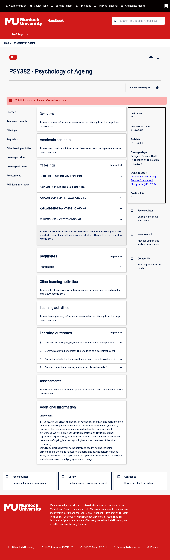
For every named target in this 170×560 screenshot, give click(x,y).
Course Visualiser (18, 5)
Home (6, 43)
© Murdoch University (23, 547)
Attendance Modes (135, 5)
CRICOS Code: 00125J (95, 547)
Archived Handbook (108, 5)
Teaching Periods (63, 5)
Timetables (85, 5)
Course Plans (41, 5)
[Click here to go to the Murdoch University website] (23, 22)
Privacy (154, 547)
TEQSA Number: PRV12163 (59, 547)
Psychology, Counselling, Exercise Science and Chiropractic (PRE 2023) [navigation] (143, 180)
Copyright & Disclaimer (128, 547)
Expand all (116, 165)
